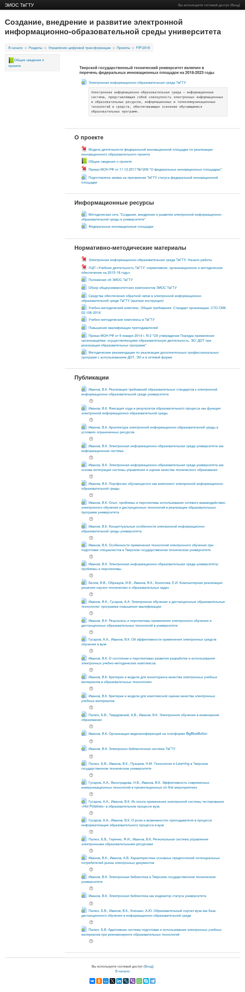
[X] (112, 981)
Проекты (123, 47)
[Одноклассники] (99, 981)
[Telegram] (153, 981)
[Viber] (132, 981)
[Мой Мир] (106, 981)
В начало (15, 47)
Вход (235, 4)
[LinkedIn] (119, 981)
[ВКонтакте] (92, 981)
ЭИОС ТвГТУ (19, 4)
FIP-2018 (143, 47)
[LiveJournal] (126, 981)
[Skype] (146, 981)
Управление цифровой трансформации (79, 47)
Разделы (35, 47)
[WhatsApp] (139, 981)
